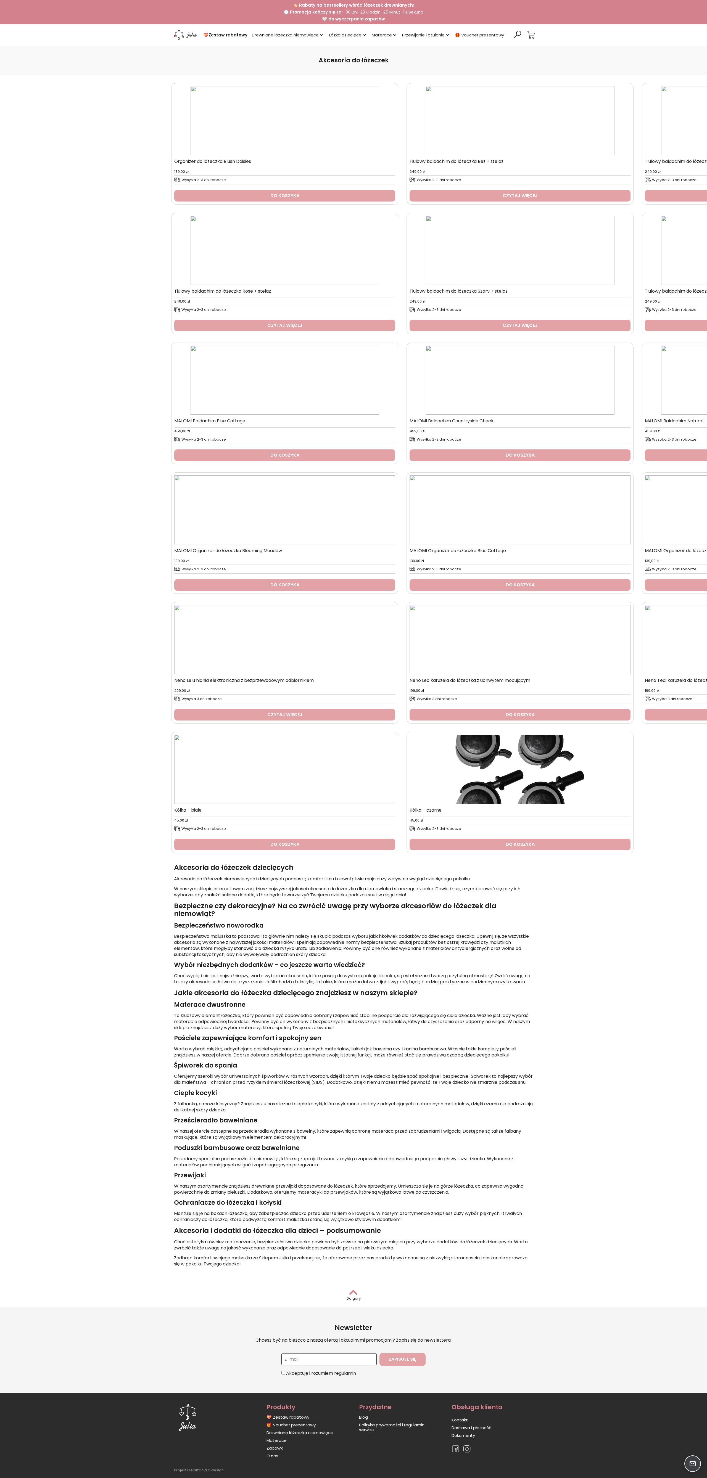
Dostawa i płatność (471, 1428)
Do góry (354, 1298)
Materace (382, 35)
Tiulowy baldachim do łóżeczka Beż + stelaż (456, 161)
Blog (363, 1417)
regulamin (345, 1373)
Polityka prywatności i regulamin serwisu (391, 1427)
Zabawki (275, 1448)
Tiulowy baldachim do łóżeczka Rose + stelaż (222, 291)
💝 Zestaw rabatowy (288, 1417)
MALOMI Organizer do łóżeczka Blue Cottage (458, 550)
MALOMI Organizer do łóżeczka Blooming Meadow (228, 550)
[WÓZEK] (531, 35)
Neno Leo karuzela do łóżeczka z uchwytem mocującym (470, 680)
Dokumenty (463, 1435)
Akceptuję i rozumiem (321, 1373)
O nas (272, 1456)
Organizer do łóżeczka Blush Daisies (212, 161)
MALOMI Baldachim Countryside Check (452, 421)
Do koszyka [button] (284, 195)
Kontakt (460, 1420)
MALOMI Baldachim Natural (674, 421)
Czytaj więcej (520, 195)
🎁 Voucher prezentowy (479, 35)
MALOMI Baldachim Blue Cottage (209, 421)
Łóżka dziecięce (345, 35)
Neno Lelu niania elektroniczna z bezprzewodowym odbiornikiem (244, 680)
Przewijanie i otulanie (423, 35)
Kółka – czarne (426, 810)
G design (216, 1470)
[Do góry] (353, 1292)
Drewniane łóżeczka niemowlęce (285, 35)
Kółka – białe (188, 810)
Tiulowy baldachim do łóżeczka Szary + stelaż (459, 291)
